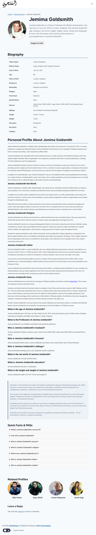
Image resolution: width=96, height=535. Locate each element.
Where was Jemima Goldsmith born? (25, 453)
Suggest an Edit (37, 43)
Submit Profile (18, 530)
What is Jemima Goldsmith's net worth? (26, 430)
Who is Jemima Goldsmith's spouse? (24, 441)
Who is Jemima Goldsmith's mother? (24, 465)
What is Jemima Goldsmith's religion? (25, 447)
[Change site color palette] (6, 530)
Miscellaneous (19, 14)
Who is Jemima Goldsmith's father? (24, 459)
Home (10, 14)
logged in (21, 511)
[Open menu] (92, 3)
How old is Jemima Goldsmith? (22, 436)
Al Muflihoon (14, 526)
